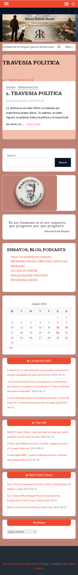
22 (57, 333)
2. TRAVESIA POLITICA (34, 93)
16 (66, 327)
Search (11, 155)
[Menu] (6, 3)
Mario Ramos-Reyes (16, 100)
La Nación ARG (40, 361)
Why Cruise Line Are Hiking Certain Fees (30, 507)
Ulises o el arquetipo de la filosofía (31, 256)
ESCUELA (10, 87)
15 (57, 327)
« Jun (10, 347)
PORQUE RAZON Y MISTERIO (29, 275)
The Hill (40, 423)
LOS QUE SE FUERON (24, 270)
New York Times (41, 475)
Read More (33, 124)
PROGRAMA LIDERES (24, 280)
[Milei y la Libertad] (55, 46)
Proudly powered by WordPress (21, 563)
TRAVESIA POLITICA (28, 87)
